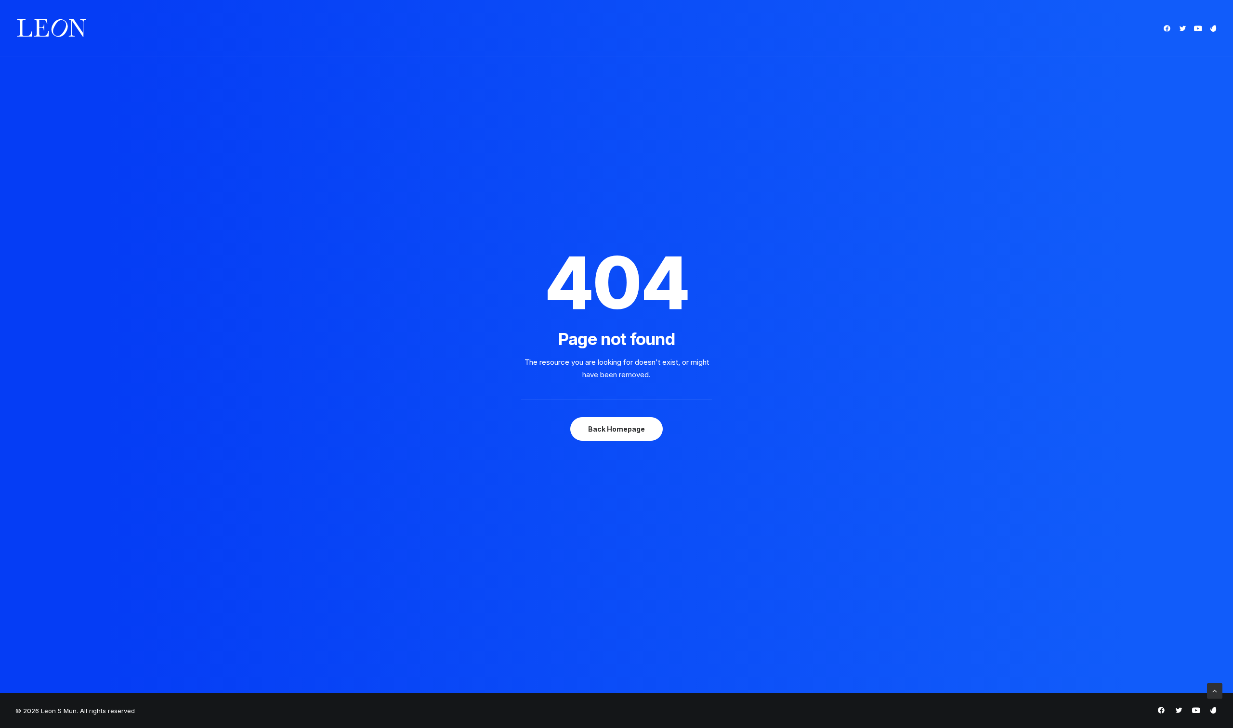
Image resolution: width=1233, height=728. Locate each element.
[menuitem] (1169, 28)
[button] (1169, 28)
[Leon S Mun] (51, 28)
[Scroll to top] (1214, 690)
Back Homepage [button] (616, 429)
